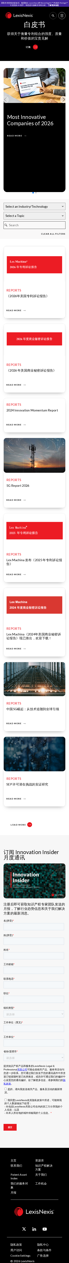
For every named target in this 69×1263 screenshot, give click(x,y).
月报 (13, 1192)
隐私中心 (43, 1244)
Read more (13, 310)
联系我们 (16, 1165)
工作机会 (41, 1183)
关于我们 (41, 1174)
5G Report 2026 (17, 485)
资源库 (39, 1160)
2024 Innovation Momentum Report (32, 410)
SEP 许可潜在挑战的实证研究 (27, 784)
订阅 (28, 47)
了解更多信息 (53, 5)
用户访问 (16, 1250)
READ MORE (14, 136)
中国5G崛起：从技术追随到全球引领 (32, 709)
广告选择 (43, 1255)
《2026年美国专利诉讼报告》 (27, 296)
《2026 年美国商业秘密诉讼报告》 (31, 370)
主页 (13, 1160)
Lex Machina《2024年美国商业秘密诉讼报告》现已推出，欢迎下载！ (33, 636)
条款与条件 (44, 1250)
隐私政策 (16, 1244)
